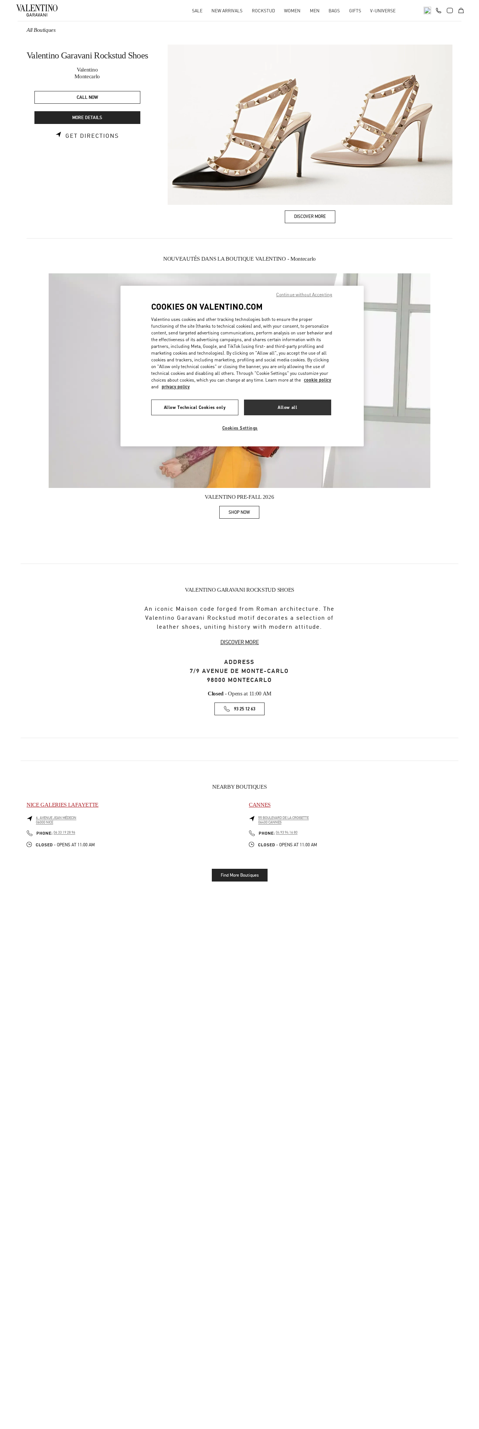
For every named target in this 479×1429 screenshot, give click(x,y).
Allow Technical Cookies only (195, 407)
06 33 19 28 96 (64, 832)
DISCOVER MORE (239, 642)
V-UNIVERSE (383, 10)
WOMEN (292, 10)
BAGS (334, 10)
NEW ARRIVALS (226, 10)
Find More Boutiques (240, 875)
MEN (315, 10)
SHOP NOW (244, 514)
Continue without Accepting (304, 294)
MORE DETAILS (87, 118)
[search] (427, 10)
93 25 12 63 (244, 709)
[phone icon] (438, 9)
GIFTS (355, 10)
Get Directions (92, 136)
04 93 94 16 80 (287, 832)
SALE (197, 10)
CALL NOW (87, 97)
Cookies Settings (240, 428)
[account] (450, 10)
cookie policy (317, 380)
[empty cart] (461, 10)
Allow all (287, 407)
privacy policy (176, 386)
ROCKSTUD (263, 10)
